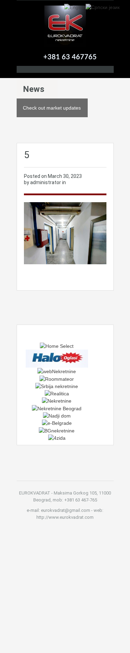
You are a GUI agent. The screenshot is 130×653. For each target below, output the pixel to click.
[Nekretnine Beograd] (56, 408)
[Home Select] (56, 346)
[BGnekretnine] (57, 430)
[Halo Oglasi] (57, 358)
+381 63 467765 (70, 57)
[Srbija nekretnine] (56, 386)
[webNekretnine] (56, 371)
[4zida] (57, 437)
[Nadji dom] (57, 415)
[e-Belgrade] (57, 423)
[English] (75, 7)
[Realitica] (57, 393)
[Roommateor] (57, 378)
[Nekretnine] (56, 400)
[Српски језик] (103, 7)
